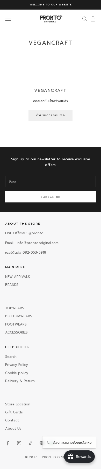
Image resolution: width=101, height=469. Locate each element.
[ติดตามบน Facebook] (7, 443)
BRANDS (11, 284)
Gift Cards (14, 412)
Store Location (17, 404)
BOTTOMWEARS (18, 316)
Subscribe (51, 196)
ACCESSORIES (16, 332)
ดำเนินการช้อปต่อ (50, 115)
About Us (13, 428)
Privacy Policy (16, 364)
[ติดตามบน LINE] (42, 443)
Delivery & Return (20, 381)
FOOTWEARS (16, 324)
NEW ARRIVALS (17, 276)
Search (11, 356)
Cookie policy (16, 372)
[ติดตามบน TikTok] (30, 443)
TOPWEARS (14, 308)
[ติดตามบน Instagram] (19, 443)
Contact (12, 420)
